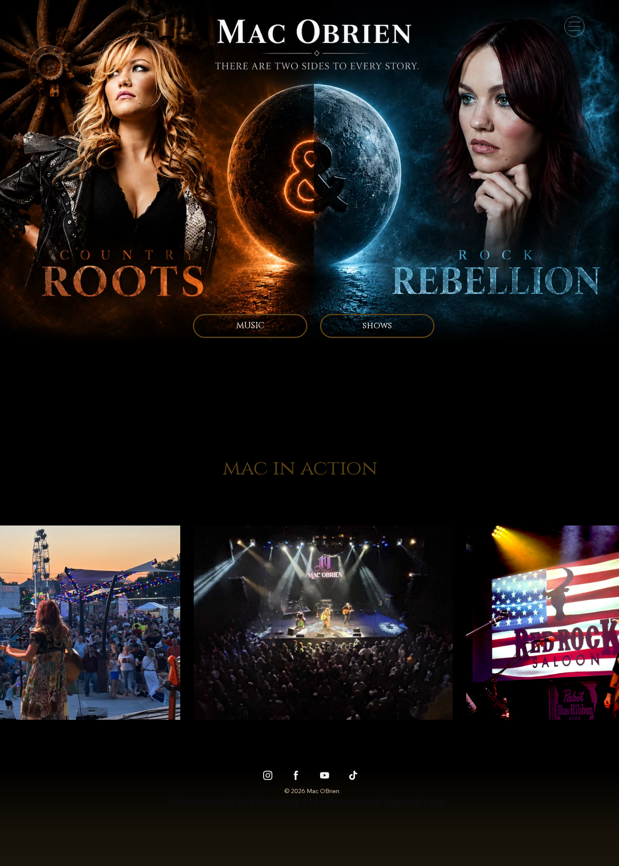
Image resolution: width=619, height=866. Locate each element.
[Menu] (574, 26)
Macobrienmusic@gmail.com (373, 801)
